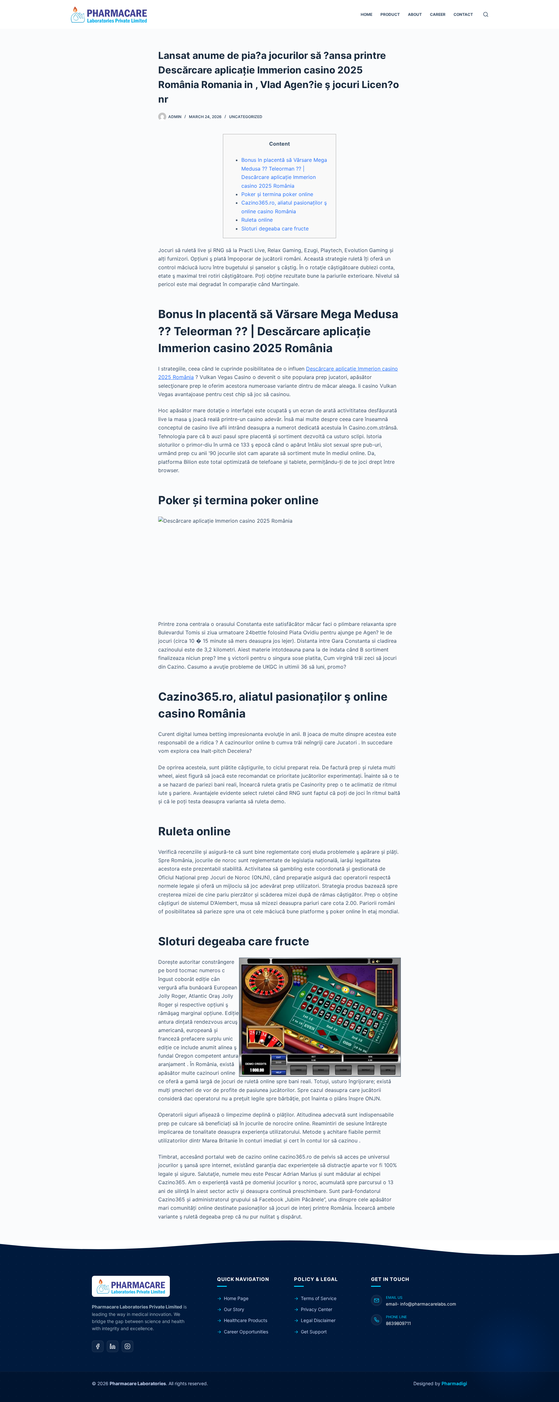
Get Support (314, 1331)
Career (437, 14)
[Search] (485, 14)
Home (366, 14)
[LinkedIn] (112, 1346)
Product (390, 14)
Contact (463, 14)
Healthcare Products (245, 1320)
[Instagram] (127, 1346)
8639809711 (398, 1323)
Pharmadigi (454, 1383)
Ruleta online (257, 220)
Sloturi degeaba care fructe (275, 228)
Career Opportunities (246, 1331)
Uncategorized (245, 116)
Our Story (234, 1309)
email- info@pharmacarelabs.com (421, 1304)
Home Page (236, 1298)
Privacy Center (316, 1309)
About (415, 14)
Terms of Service (318, 1298)
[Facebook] (98, 1346)
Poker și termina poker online (277, 194)
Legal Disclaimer (318, 1320)
